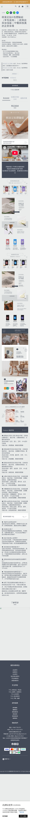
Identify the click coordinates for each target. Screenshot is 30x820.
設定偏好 (5, 816)
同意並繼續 (23, 816)
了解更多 (21, 812)
